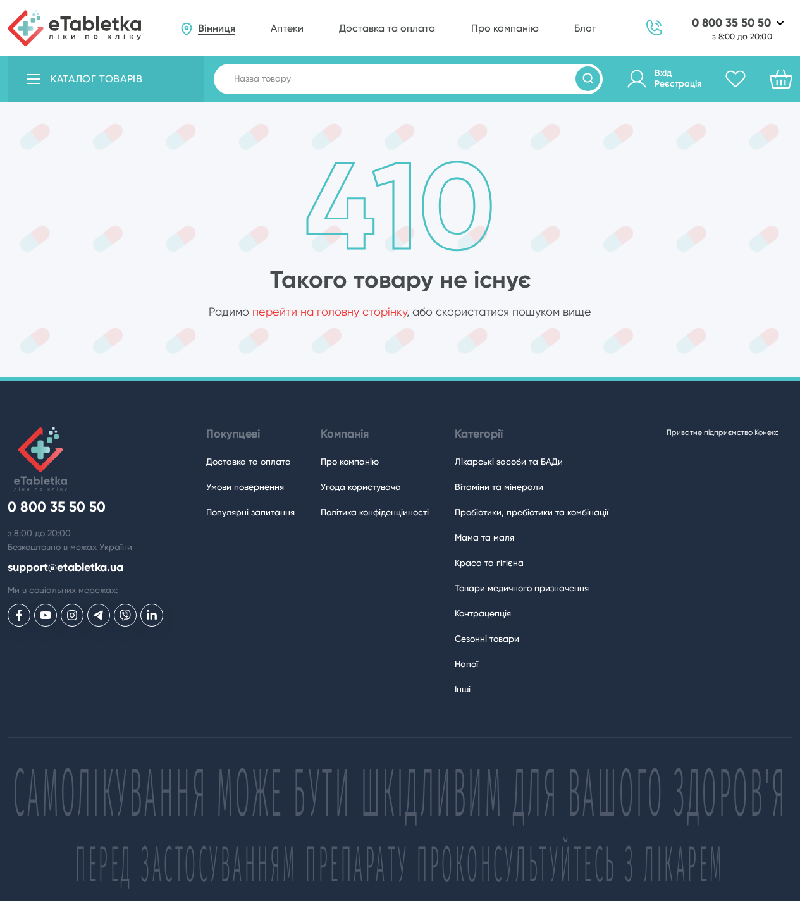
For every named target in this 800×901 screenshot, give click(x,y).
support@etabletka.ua (65, 567)
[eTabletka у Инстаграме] (72, 615)
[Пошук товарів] (587, 78)
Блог (585, 28)
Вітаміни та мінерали (499, 487)
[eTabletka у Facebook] (19, 615)
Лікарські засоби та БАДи (509, 462)
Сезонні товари (487, 639)
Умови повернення (245, 487)
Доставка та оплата (387, 28)
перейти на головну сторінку (329, 311)
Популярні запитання (250, 512)
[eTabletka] (74, 28)
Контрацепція (483, 613)
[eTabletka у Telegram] (98, 615)
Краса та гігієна (489, 563)
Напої (466, 664)
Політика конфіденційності (375, 512)
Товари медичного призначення (522, 588)
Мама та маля (484, 537)
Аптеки (287, 28)
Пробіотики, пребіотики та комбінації (531, 512)
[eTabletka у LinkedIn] (151, 615)
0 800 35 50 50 (731, 23)
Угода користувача (361, 487)
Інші (463, 689)
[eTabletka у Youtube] (45, 615)
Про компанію (505, 28)
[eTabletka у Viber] (125, 615)
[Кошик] (781, 79)
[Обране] (735, 79)
